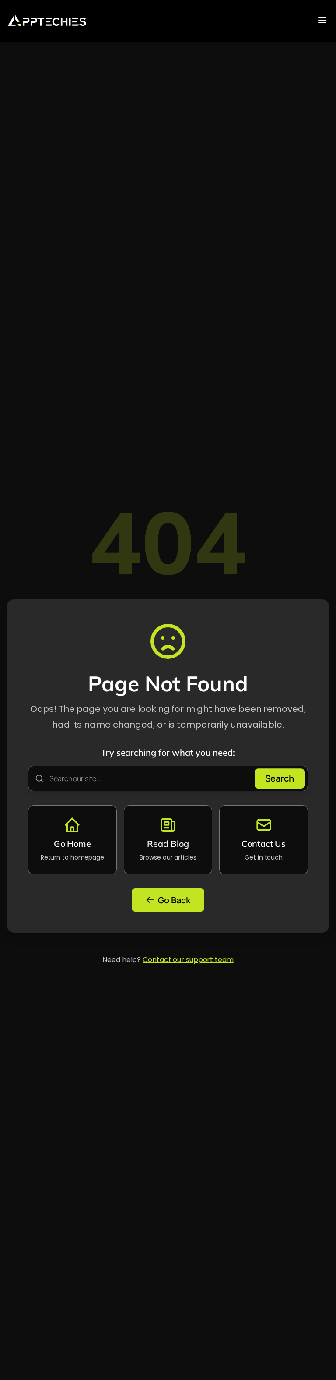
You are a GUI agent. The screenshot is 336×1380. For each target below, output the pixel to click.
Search (279, 778)
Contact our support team (188, 960)
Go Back (174, 900)
